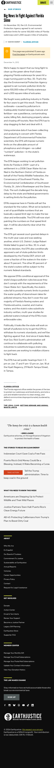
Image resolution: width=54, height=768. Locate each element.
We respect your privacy (32, 729)
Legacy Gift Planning (12, 626)
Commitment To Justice (13, 558)
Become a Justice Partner (14, 622)
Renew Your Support (12, 618)
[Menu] (51, 2)
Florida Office (30, 42)
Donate (7, 605)
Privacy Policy (9, 579)
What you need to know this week (20, 490)
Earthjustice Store (11, 631)
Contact (7, 583)
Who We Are (9, 546)
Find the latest (19, 54)
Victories (7, 571)
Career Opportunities (12, 575)
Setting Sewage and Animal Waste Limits (26, 406)
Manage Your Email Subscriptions (17, 657)
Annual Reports (10, 566)
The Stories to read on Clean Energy (22, 447)
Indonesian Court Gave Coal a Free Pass (24, 453)
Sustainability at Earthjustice (15, 562)
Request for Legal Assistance (15, 587)
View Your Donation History (14, 669)
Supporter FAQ (10, 635)
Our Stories (14, 9)
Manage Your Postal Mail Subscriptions (19, 661)
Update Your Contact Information (17, 665)
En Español (8, 550)
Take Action (13, 472)
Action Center (9, 610)
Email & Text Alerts (11, 614)
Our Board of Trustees (12, 554)
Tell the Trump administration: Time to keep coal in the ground (26, 474)
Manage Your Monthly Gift (14, 653)
